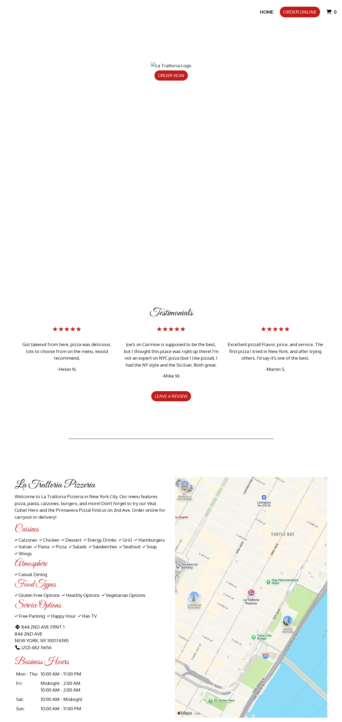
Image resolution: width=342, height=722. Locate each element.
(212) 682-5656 (36, 647)
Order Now (171, 75)
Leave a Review (171, 396)
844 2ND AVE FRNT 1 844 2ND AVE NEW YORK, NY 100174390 (42, 633)
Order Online (300, 12)
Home (266, 12)
